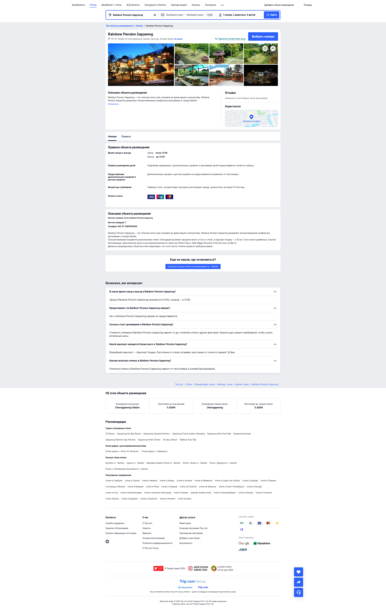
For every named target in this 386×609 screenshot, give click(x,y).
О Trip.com (147, 523)
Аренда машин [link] (179, 5)
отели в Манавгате (203, 480)
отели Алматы (112, 498)
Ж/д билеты (133, 5)
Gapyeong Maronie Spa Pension (120, 440)
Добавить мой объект (189, 538)
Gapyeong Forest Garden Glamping (188, 433)
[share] (298, 582)
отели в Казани (181, 492)
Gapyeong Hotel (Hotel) (149, 440)
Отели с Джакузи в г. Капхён (223, 463)
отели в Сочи (112, 492)
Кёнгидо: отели (225, 384)
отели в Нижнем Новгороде (157, 492)
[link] (279, 5)
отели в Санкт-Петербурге (231, 486)
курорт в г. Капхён (135, 463)
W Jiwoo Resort (170, 440)
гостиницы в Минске (115, 486)
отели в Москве (254, 486)
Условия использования (153, 538)
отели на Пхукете (188, 486)
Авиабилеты (78, 5)
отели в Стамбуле (114, 480)
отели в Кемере (149, 480)
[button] (222, 5)
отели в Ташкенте (148, 498)
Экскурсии (210, 5)
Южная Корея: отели (205, 384)
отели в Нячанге (167, 498)
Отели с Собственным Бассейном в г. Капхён (127, 469)
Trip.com (179, 384)
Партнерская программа (191, 533)
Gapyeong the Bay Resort (129, 433)
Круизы (196, 5)
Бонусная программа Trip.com (193, 528)
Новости (146, 528)
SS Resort (110, 433)
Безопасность (185, 543)
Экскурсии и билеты (155, 5)
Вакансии (146, 533)
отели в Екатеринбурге (225, 492)
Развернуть (113, 104)
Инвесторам (185, 523)
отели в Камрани (136, 486)
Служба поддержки (115, 523)
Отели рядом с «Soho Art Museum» (122, 451)
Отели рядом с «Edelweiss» (155, 451)
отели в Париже (268, 480)
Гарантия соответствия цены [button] (232, 39)
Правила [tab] (126, 136)
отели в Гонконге (264, 492)
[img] (141, 64)
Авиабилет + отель (111, 5)
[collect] (298, 571)
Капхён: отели (242, 384)
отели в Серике (132, 480)
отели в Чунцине (169, 486)
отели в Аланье (167, 480)
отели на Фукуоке (207, 486)
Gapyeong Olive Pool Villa (219, 433)
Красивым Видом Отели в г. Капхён (163, 463)
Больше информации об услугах (121, 533)
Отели (93, 5)
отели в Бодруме (129, 498)
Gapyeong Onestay (242, 433)
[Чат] (298, 592)
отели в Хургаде (250, 480)
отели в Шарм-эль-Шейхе (227, 480)
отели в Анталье (184, 480)
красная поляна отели (201, 492)
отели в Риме (152, 486)
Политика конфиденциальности (157, 543)
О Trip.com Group (150, 548)
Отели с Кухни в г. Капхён (195, 463)
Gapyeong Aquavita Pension (156, 433)
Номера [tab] (112, 136)
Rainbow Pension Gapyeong (130, 34)
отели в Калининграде (131, 492)
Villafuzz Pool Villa (188, 440)
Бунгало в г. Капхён (115, 463)
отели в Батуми (245, 492)
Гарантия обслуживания (117, 528)
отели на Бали (184, 498)
